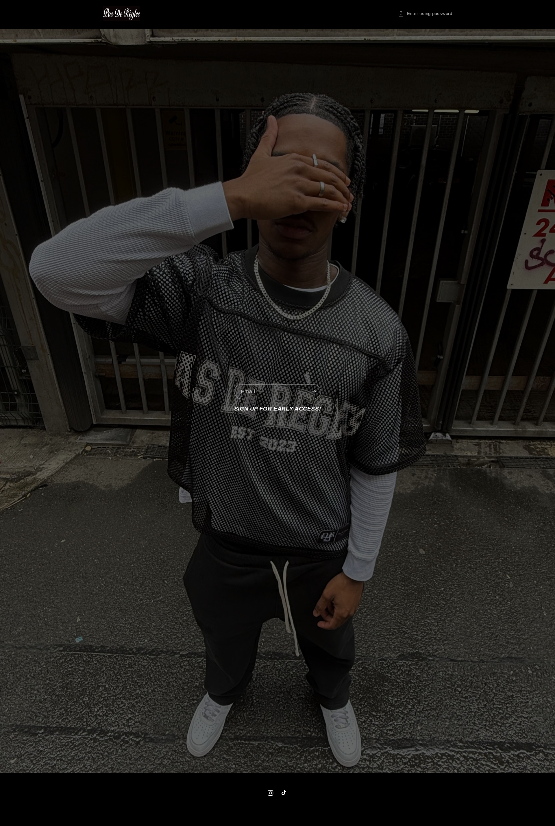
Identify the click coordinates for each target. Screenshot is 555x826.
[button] (425, 14)
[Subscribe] (314, 391)
